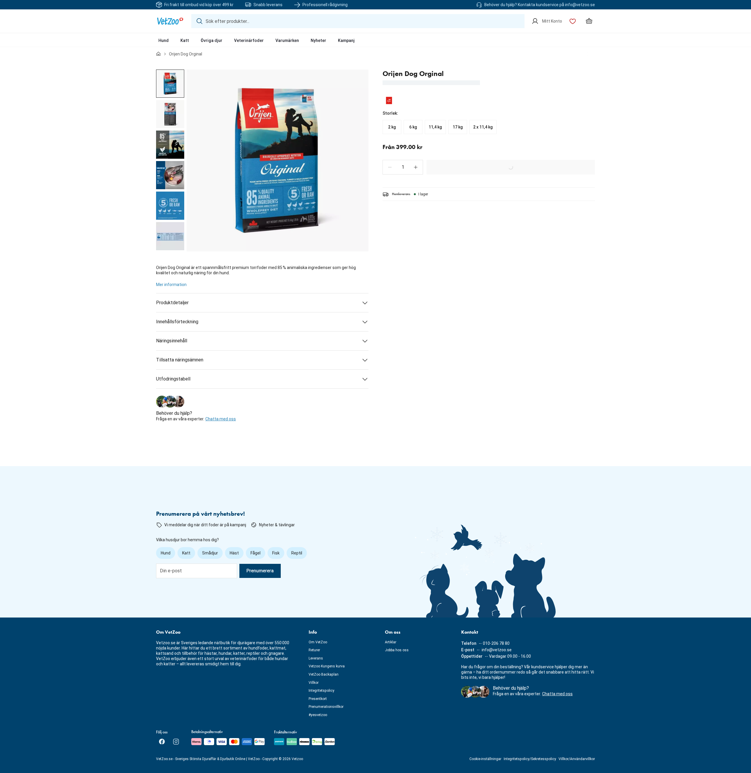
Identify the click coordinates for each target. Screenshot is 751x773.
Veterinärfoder (249, 40)
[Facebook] (162, 741)
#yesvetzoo (318, 715)
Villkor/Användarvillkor (577, 759)
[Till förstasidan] (158, 54)
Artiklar (390, 642)
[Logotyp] (170, 21)
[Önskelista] (573, 21)
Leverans (316, 658)
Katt (184, 40)
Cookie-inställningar (485, 759)
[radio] (392, 127)
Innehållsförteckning (177, 321)
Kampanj (346, 40)
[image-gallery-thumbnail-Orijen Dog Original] (170, 83)
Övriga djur (211, 40)
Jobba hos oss (397, 650)
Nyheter (318, 40)
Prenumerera (260, 571)
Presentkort (318, 699)
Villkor (314, 683)
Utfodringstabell (173, 379)
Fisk (276, 553)
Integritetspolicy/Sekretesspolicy (530, 759)
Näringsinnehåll (171, 341)
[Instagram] (176, 741)
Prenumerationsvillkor (326, 707)
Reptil (296, 553)
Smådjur (210, 553)
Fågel (256, 553)
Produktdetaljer (172, 302)
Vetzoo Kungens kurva (327, 666)
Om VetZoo (318, 642)
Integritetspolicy (321, 691)
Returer (314, 650)
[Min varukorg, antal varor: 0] (589, 21)
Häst (234, 553)
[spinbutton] (403, 167)
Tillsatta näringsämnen (179, 360)
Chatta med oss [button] (220, 419)
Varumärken (287, 40)
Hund (163, 40)
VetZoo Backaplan (324, 674)
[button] (390, 167)
